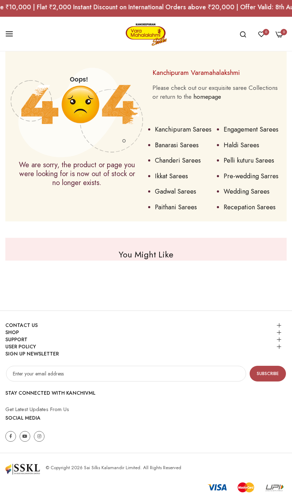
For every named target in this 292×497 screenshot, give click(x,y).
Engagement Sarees (251, 129)
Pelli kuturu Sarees (249, 160)
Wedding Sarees (247, 191)
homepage (207, 96)
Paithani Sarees (176, 207)
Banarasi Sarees (177, 145)
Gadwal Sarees (175, 191)
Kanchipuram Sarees (183, 129)
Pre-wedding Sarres (251, 176)
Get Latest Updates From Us (37, 409)
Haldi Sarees (241, 145)
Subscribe (268, 373)
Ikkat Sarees (171, 176)
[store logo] (146, 34)
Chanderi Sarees (178, 160)
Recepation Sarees (250, 207)
